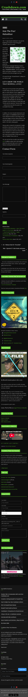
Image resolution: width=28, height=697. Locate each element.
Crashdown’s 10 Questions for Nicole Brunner (12, 611)
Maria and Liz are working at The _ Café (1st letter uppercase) (11, 522)
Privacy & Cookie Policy (6, 659)
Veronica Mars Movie (7, 239)
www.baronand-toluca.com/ (7, 487)
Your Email (4, 505)
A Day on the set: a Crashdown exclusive (11, 614)
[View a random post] (25, 19)
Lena (12, 38)
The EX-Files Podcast (10, 446)
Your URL (3, 511)
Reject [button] (16, 695)
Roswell (5, 27)
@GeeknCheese (7, 335)
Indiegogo (20, 576)
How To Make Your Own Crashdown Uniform (12, 602)
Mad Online (3, 482)
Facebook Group (7, 340)
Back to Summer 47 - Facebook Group (13, 343)
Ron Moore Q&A (5, 623)
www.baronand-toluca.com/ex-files (9, 489)
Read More (21, 695)
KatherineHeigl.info (5, 479)
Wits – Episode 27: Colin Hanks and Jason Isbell (14, 249)
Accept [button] (11, 695)
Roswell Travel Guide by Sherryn (9, 608)
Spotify (25, 408)
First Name (3, 668)
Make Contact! (4, 420)
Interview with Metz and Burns (8, 617)
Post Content (4, 528)
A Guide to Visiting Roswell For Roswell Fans (12, 599)
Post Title (3, 516)
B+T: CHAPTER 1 (5, 443)
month (21, 680)
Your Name (4, 500)
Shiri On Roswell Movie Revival (8, 605)
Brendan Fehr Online (6, 477)
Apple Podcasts (18, 408)
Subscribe (22, 669)
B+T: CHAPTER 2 (14, 443)
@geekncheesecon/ (8, 338)
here (25, 288)
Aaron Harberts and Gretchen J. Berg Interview (12, 620)
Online (5, 657)
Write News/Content (6, 421)
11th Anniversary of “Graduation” (10, 235)
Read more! (4, 647)
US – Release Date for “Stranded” (12, 245)
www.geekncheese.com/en (10, 332)
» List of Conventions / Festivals (8, 284)
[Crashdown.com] (3, 19)
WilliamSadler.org (5, 484)
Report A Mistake (5, 418)
